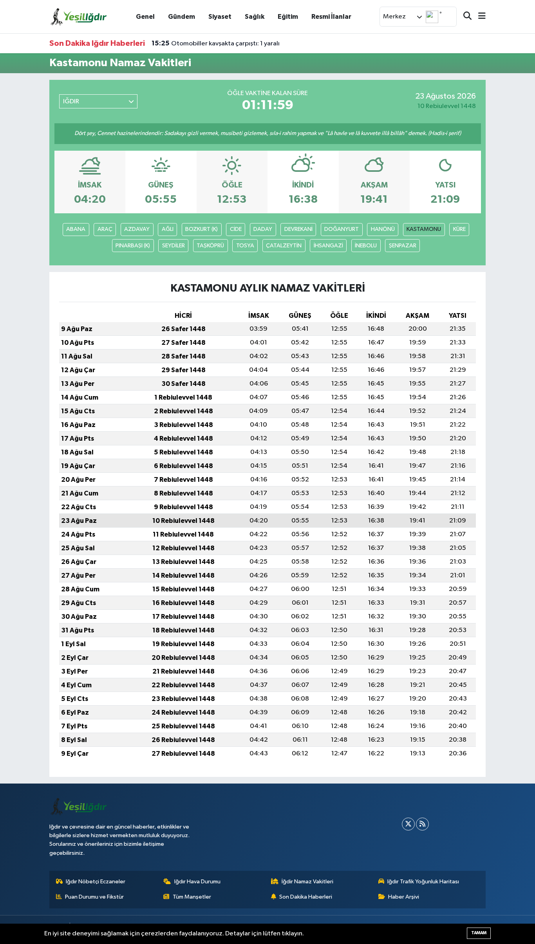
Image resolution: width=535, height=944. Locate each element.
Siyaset (219, 16)
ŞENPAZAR (402, 246)
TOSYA (245, 246)
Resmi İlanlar (331, 16)
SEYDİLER (173, 246)
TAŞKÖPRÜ (210, 246)
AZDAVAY (137, 229)
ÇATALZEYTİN (284, 246)
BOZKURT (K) (201, 229)
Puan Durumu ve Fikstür (94, 897)
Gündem (181, 16)
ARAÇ (105, 229)
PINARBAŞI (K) (133, 246)
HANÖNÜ (383, 229)
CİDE (236, 229)
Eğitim (288, 16)
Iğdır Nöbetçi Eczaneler (95, 882)
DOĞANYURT (341, 229)
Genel (145, 16)
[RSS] (422, 824)
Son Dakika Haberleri (305, 897)
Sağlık (254, 16)
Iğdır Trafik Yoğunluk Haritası (423, 882)
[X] (408, 824)
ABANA (75, 229)
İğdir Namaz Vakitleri (307, 882)
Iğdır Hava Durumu (197, 882)
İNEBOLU (366, 246)
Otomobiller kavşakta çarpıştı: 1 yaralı (216, 43)
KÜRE (459, 229)
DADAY (262, 229)
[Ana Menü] (479, 16)
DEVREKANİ (298, 229)
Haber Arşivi (403, 897)
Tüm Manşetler (192, 897)
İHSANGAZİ (328, 246)
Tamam (478, 933)
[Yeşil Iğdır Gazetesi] (78, 16)
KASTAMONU (424, 229)
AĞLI (168, 229)
